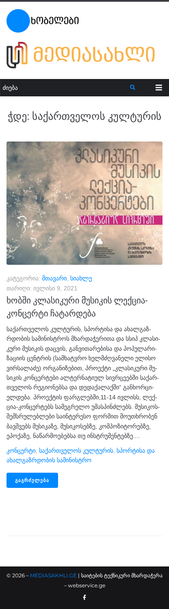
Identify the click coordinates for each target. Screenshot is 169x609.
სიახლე (81, 278)
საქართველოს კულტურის (76, 450)
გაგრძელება (32, 480)
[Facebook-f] (84, 597)
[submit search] (133, 87)
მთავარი (54, 278)
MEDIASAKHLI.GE (53, 575)
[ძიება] (65, 88)
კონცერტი (21, 450)
